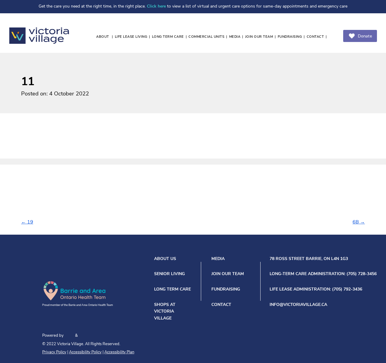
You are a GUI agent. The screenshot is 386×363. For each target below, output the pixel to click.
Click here (156, 6)
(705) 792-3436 (347, 289)
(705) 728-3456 (361, 274)
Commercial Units (206, 37)
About (103, 37)
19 (27, 222)
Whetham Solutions (89, 335)
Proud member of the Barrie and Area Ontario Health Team (77, 305)
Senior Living (169, 274)
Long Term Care (168, 37)
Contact (315, 37)
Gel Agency (69, 335)
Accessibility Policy (85, 352)
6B (359, 222)
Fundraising (290, 37)
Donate (365, 35)
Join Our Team (259, 37)
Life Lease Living (131, 37)
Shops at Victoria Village (165, 311)
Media (235, 37)
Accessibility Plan (119, 352)
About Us (165, 259)
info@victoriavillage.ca (298, 305)
